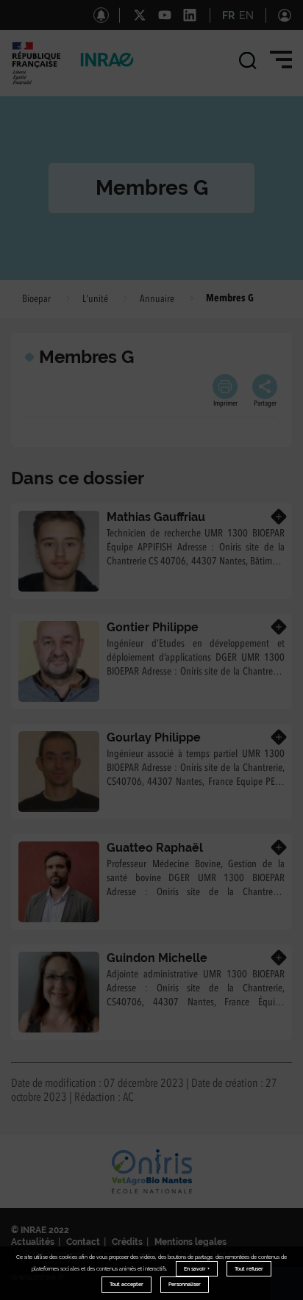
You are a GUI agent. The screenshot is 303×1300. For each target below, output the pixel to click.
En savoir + (197, 1268)
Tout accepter (126, 1284)
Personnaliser (184, 1284)
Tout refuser (249, 1268)
